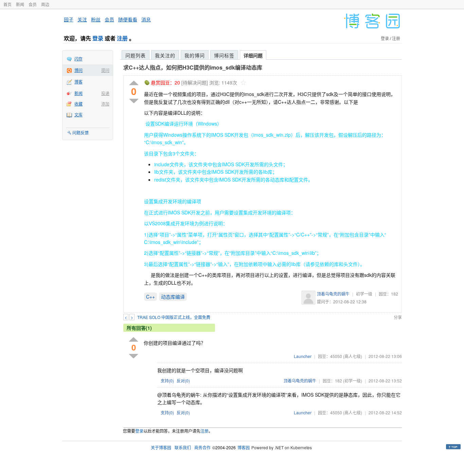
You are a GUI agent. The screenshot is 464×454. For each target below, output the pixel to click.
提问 (105, 70)
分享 (398, 317)
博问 (78, 70)
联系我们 (183, 447)
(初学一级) (352, 380)
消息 (146, 19)
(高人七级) (352, 356)
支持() (167, 380)
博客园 (243, 447)
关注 (82, 19)
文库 (78, 114)
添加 (105, 104)
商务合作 (202, 447)
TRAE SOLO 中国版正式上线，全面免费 (173, 317)
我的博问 (194, 55)
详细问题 (253, 55)
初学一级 (364, 294)
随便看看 (127, 19)
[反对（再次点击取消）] (134, 101)
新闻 (20, 4)
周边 (45, 4)
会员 (33, 4)
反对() (183, 380)
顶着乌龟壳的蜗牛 (333, 294)
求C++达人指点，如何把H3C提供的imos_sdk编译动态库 (192, 67)
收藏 (78, 104)
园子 (68, 19)
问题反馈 (80, 132)
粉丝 (96, 19)
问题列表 (135, 55)
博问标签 (224, 55)
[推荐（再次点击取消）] (134, 83)
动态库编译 (173, 296)
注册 (122, 38)
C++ (150, 296)
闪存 (78, 58)
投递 (105, 93)
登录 (97, 38)
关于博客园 (161, 447)
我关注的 (165, 55)
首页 (7, 4)
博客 (78, 81)
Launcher (302, 356)
